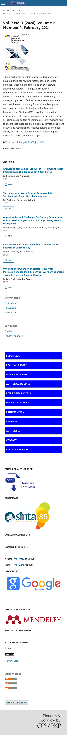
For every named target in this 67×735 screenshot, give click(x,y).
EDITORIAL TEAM (15, 411)
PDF (9, 184)
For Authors (10, 307)
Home (6, 10)
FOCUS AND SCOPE (16, 365)
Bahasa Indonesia (14, 335)
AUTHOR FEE (13, 430)
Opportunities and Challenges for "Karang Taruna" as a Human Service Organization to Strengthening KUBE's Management (32, 220)
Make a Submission (16, 702)
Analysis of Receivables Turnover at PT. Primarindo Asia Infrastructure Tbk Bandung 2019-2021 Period (33, 170)
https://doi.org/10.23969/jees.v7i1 (26, 142)
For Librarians (11, 312)
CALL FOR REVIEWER (17, 449)
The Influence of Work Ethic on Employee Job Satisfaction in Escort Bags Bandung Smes (27, 194)
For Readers (10, 303)
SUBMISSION (13, 355)
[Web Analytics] (9, 654)
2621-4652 (19, 565)
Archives (17, 10)
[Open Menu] (3, 3)
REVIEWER (11, 421)
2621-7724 (19, 559)
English (8, 331)
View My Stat (11, 660)
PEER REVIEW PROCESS (18, 393)
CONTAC (10, 440)
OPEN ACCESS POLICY (18, 402)
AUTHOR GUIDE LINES (18, 383)
